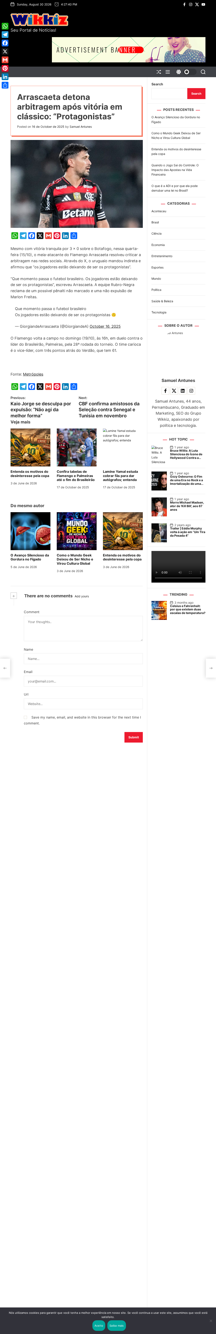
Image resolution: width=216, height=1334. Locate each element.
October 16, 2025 (105, 326)
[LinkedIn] (5, 77)
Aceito (98, 1325)
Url (26, 694)
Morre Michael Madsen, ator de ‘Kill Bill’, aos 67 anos (187, 506)
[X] (5, 51)
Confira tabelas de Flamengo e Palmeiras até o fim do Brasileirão (76, 475)
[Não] (211, 1324)
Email (28, 672)
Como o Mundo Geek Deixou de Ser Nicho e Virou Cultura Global (75, 559)
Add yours (82, 596)
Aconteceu (158, 211)
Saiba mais (116, 1325)
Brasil (155, 222)
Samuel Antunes (81, 126)
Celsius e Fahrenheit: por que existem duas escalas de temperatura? (187, 609)
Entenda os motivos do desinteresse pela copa (30, 473)
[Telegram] (5, 34)
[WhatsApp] (5, 26)
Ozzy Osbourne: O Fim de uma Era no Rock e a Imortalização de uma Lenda (186, 482)
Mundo (156, 278)
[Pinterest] (5, 68)
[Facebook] (5, 43)
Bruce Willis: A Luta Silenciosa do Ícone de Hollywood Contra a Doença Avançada (186, 456)
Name (28, 649)
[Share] (5, 85)
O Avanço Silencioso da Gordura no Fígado (30, 557)
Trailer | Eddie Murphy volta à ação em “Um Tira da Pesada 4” (187, 532)
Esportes (157, 267)
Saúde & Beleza (162, 301)
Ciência (156, 233)
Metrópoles (33, 374)
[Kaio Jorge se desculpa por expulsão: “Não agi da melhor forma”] (5, 668)
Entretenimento (161, 256)
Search (157, 84)
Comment (31, 612)
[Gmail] (5, 60)
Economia (158, 245)
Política (156, 290)
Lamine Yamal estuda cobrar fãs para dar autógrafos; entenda (120, 475)
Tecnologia (158, 312)
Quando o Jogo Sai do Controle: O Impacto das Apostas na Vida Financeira (175, 169)
